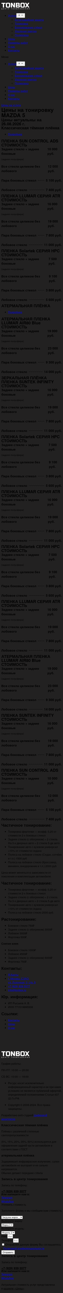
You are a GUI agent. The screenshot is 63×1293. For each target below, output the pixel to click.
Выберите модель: (12, 1228)
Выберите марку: (12, 1221)
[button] (31, 57)
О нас (11, 46)
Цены (11, 39)
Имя (4, 1236)
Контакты (14, 50)
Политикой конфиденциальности (23, 1248)
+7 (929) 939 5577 (13, 1191)
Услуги (12, 15)
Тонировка (21, 23)
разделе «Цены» (14, 1288)
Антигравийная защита (29, 20)
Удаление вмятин (26, 31)
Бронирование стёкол (28, 27)
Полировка (22, 35)
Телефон (7, 1240)
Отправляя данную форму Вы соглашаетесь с (31, 1246)
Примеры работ (18, 43)
